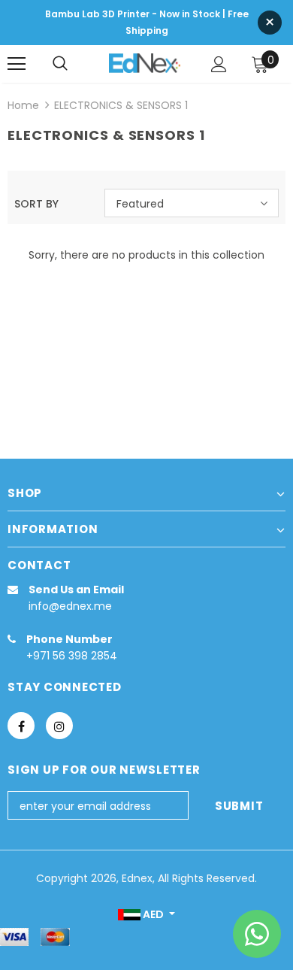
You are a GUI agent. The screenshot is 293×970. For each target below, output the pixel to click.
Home (23, 105)
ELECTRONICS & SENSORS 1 (121, 105)
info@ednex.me (70, 606)
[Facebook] (21, 725)
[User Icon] (219, 64)
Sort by (36, 203)
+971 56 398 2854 (71, 655)
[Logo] (144, 63)
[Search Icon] (60, 63)
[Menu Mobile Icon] (17, 64)
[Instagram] (59, 725)
